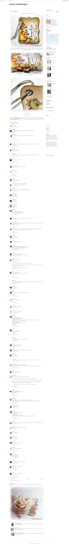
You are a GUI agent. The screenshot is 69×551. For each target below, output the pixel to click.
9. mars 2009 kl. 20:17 (15, 206)
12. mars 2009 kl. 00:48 (15, 450)
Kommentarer (49, 131)
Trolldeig (55, 44)
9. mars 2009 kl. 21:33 (15, 307)
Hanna (13, 389)
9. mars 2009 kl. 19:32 (15, 140)
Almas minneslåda (49, 96)
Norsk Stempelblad (48, 41)
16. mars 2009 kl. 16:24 (15, 475)
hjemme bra (14, 436)
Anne (13, 431)
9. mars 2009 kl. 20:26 (15, 219)
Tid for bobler (53, 66)
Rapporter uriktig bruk (50, 155)
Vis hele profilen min (49, 27)
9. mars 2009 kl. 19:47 (15, 167)
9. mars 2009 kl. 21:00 (15, 277)
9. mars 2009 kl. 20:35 (15, 237)
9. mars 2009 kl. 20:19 (15, 214)
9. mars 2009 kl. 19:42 (15, 162)
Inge (47, 82)
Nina (12, 258)
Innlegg (48, 129)
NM (50, 40)
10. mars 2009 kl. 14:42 (15, 395)
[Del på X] (16, 118)
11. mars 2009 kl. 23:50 (15, 444)
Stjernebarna (14, 134)
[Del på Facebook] (17, 118)
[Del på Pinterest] (18, 118)
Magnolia (57, 41)
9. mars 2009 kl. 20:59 (15, 268)
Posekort (52, 38)
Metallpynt (25, 75)
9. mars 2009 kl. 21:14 (15, 283)
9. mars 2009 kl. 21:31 (15, 302)
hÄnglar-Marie (48, 102)
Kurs (48, 38)
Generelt (47, 39)
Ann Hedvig (13, 199)
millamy (13, 363)
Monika (13, 421)
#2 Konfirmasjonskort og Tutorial (19, 532)
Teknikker (51, 39)
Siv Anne (13, 305)
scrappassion (49, 89)
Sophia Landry (48, 103)
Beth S (13, 188)
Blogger (37, 543)
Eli (12, 158)
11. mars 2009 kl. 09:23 (15, 423)
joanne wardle (14, 165)
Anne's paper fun (49, 72)
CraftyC (13, 447)
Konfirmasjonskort (54, 40)
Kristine (13, 129)
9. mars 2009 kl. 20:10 (15, 196)
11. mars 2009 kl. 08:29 (15, 418)
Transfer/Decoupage (50, 44)
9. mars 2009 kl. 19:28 (15, 126)
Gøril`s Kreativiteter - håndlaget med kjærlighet (19, 183)
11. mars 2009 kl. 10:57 (15, 433)
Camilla (13, 315)
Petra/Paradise (48, 104)
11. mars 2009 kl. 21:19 (15, 438)
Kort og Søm (14, 193)
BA (12, 472)
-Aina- (13, 252)
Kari (12, 178)
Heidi (13, 124)
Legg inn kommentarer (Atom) (17, 480)
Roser (22, 75)
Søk (47, 15)
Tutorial (54, 39)
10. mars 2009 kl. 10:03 (15, 372)
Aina (12, 370)
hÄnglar (48, 34)
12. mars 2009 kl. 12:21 (15, 469)
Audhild (13, 426)
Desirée (13, 465)
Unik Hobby (17, 119)
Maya (13, 245)
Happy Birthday (53, 73)
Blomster (19, 75)
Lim (12, 271)
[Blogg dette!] (15, 118)
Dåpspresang (12, 483)
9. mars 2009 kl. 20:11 (15, 201)
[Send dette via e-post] (14, 118)
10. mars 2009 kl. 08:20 (15, 367)
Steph (13, 460)
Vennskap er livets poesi (40, 49)
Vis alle (57, 98)
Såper (47, 44)
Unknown (13, 170)
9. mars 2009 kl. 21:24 (15, 288)
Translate (53, 49)
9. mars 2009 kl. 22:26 (15, 334)
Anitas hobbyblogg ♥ (18, 4)
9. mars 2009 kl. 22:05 (15, 326)
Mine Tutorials (49, 16)
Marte (13, 235)
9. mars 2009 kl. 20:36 (15, 242)
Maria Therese (14, 204)
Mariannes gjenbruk (15, 405)
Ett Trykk (56, 38)
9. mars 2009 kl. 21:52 (15, 312)
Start (47, 14)
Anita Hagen (14, 375)
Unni (12, 310)
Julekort (48, 36)
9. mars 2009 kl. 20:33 (15, 232)
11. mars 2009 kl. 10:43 (15, 428)
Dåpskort (54, 41)
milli (12, 291)
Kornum (13, 148)
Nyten (13, 286)
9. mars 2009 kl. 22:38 (15, 341)
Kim (12, 441)
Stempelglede (13, 119)
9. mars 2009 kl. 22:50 (15, 346)
